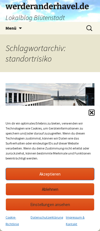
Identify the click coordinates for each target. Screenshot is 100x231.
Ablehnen (50, 189)
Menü (11, 28)
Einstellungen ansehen (50, 204)
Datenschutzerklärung (47, 217)
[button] (91, 112)
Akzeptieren (50, 174)
